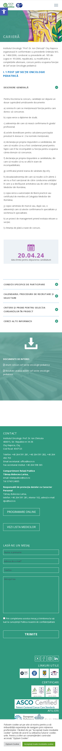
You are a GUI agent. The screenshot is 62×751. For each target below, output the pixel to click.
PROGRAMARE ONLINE (21, 512)
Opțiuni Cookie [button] (12, 744)
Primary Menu (56, 5)
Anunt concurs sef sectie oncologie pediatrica (27, 364)
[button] (4, 11)
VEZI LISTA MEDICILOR (21, 527)
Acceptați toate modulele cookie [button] (38, 744)
